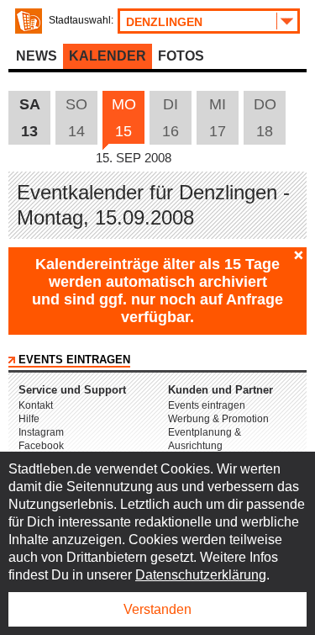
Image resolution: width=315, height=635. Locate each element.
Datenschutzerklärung (200, 575)
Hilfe (28, 419)
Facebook (41, 446)
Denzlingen (164, 22)
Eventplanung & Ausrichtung (204, 439)
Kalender (107, 56)
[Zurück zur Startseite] (28, 21)
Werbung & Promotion (218, 419)
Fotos (181, 56)
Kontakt (35, 405)
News (36, 56)
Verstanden (157, 609)
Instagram (41, 432)
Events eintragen (74, 359)
